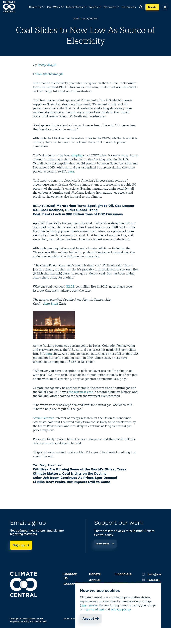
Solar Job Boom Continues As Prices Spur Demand (75, 478)
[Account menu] (165, 7)
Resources (129, 7)
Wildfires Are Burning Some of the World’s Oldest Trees (79, 469)
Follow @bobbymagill (48, 74)
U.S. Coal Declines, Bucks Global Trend (65, 210)
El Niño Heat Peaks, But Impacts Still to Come (71, 482)
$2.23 (70, 286)
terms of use (95, 609)
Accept (88, 618)
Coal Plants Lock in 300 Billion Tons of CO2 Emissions (78, 214)
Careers (70, 584)
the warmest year (81, 391)
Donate (152, 7)
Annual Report (95, 582)
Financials (123, 574)
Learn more (102, 543)
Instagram (154, 574)
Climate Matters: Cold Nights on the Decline (70, 473)
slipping (76, 155)
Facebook (154, 579)
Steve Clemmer (43, 418)
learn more (89, 605)
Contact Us (70, 576)
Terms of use (69, 618)
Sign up (19, 545)
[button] (36, 7)
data (71, 171)
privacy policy (121, 609)
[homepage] (9, 7)
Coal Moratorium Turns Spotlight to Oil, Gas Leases (91, 206)
